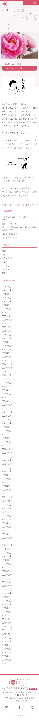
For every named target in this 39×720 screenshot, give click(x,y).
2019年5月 (6, 608)
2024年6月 (6, 382)
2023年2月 (6, 441)
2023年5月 (6, 430)
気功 (4, 273)
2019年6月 (6, 604)
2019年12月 (7, 582)
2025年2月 (6, 353)
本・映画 (5, 265)
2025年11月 (7, 319)
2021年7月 (6, 512)
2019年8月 (6, 597)
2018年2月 (6, 663)
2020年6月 (6, 560)
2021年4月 (6, 523)
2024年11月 (7, 364)
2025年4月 (6, 345)
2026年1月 (6, 312)
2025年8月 (6, 331)
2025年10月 (7, 323)
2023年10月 (7, 412)
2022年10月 (7, 456)
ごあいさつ (15, 13)
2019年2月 (6, 619)
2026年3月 (6, 305)
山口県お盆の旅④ (9, 233)
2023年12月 (7, 404)
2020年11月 (7, 541)
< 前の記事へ (7, 204)
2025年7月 (6, 334)
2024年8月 (6, 375)
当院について (19, 14)
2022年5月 (6, 475)
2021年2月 (6, 530)
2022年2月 (6, 486)
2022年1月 (6, 489)
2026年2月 (6, 308)
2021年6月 (6, 515)
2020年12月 (7, 537)
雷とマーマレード (9, 223)
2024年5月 (6, 386)
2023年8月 (6, 419)
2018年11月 (7, 630)
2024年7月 (6, 379)
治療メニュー (23, 14)
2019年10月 (7, 589)
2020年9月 (6, 549)
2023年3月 (6, 438)
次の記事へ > (31, 204)
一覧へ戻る (19, 204)
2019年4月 (6, 611)
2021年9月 (6, 504)
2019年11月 (7, 585)
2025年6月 (6, 338)
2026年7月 (6, 290)
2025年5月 (6, 342)
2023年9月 (6, 415)
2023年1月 (6, 445)
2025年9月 (6, 327)
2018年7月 (6, 645)
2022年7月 (6, 467)
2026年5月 (6, 297)
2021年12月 (7, 493)
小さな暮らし (7, 258)
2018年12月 (7, 626)
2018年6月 (6, 648)
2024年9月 (6, 371)
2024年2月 (6, 397)
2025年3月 (6, 349)
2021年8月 (6, 508)
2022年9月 (6, 460)
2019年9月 (6, 593)
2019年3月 (6, 615)
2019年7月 (6, 600)
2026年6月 (6, 294)
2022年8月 (6, 464)
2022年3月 (6, 482)
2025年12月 (7, 316)
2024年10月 (7, 367)
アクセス (31, 12)
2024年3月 (6, 393)
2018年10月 (7, 634)
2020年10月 (7, 545)
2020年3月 (6, 571)
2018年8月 (6, 641)
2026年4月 (6, 301)
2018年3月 (6, 659)
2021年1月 (6, 534)
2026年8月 (6, 286)
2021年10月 (7, 501)
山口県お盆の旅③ (9, 237)
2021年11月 (7, 497)
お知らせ (5, 251)
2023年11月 (7, 408)
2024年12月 (7, 360)
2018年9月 (6, 637)
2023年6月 (6, 427)
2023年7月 (6, 423)
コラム (4, 254)
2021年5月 (6, 519)
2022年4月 (6, 478)
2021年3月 (6, 526)
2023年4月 (6, 434)
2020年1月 (6, 578)
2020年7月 (6, 556)
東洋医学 (5, 269)
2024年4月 (6, 390)
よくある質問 (27, 14)
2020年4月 (6, 567)
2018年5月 (6, 652)
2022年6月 (6, 471)
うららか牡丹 (35, 14)
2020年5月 (6, 563)
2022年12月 (7, 449)
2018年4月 (6, 656)
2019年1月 (6, 623)
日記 (19, 63)
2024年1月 (6, 401)
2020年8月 (6, 552)
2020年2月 (6, 574)
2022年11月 (7, 453)
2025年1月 (6, 356)
